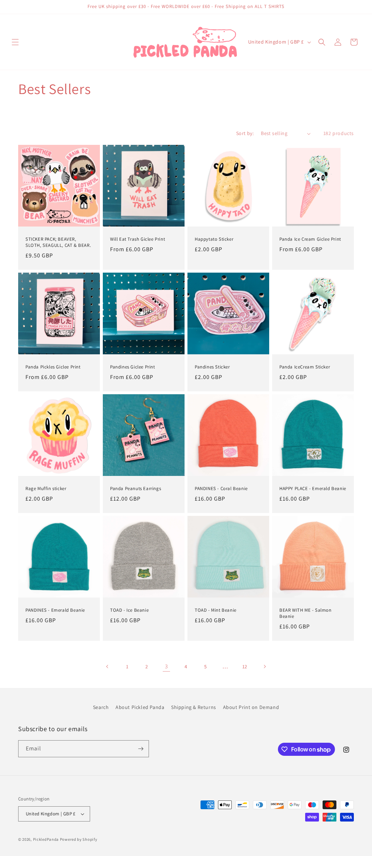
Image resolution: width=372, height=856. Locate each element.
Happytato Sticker (214, 239)
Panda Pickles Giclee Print (53, 367)
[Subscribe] (141, 748)
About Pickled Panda (140, 707)
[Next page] (264, 666)
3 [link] (166, 666)
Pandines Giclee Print (132, 367)
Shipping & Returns (193, 707)
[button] (15, 42)
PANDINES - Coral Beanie (221, 489)
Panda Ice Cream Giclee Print (310, 239)
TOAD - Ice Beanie (129, 610)
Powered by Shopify (78, 839)
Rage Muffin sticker (45, 489)
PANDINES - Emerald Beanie (55, 610)
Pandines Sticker (212, 367)
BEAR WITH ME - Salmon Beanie (305, 613)
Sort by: (245, 133)
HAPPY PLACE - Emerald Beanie (312, 489)
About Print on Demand (251, 707)
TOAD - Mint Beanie (215, 610)
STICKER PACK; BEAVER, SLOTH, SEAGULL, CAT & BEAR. (58, 242)
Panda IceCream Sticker (304, 367)
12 (244, 666)
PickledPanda (46, 839)
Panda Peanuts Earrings (135, 489)
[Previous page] (108, 666)
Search (101, 707)
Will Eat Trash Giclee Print (137, 239)
